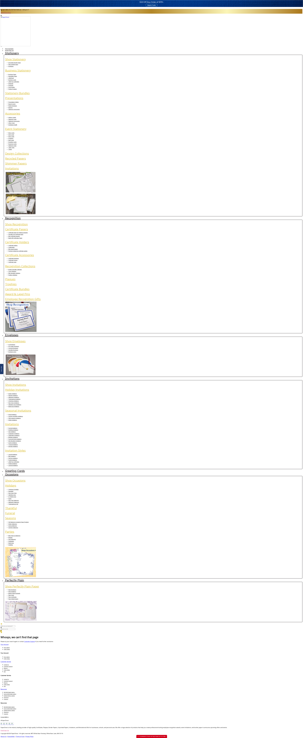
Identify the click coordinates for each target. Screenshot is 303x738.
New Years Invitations (13, 403)
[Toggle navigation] (1, 46)
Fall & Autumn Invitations (14, 418)
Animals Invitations (13, 446)
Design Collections (17, 153)
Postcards (10, 85)
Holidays (10, 485)
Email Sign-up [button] (9, 50)
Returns (6, 668)
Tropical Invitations (13, 444)
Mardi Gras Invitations (13, 406)
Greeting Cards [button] (15, 471)
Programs (10, 138)
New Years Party (12, 493)
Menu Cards (11, 133)
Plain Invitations (12, 591)
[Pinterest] (10, 724)
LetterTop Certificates (13, 81)
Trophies (11, 284)
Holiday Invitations (17, 390)
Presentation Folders (13, 102)
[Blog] (4, 724)
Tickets (10, 149)
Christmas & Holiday (13, 489)
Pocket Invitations (12, 460)
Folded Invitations (12, 463)
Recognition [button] (13, 218)
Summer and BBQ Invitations (15, 416)
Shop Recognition (16, 224)
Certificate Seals (12, 262)
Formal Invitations (12, 428)
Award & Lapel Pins (17, 294)
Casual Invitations (12, 454)
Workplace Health (12, 125)
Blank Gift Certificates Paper (15, 238)
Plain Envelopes (12, 589)
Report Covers (12, 104)
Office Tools (11, 123)
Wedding (10, 545)
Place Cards (11, 136)
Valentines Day (12, 495)
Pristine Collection (12, 275)
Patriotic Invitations (13, 395)
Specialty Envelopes (13, 350)
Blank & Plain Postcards (14, 593)
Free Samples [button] (9, 49)
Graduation (11, 541)
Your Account (5, 644)
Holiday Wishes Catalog (9, 695)
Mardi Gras (11, 543)
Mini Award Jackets (13, 249)
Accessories (12, 113)
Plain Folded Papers (13, 599)
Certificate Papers (16, 229)
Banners (10, 107)
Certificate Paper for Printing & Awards (18, 232)
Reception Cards (12, 142)
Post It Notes (11, 87)
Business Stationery (18, 70)
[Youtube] (2, 724)
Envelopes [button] (11, 335)
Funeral (10, 513)
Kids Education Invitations (14, 441)
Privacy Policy (29, 736)
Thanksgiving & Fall (13, 504)
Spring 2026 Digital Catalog (10, 694)
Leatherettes (11, 247)
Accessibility (11, 736)
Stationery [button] (12, 53)
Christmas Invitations (13, 401)
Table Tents (11, 147)
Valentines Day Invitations (14, 404)
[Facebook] (7, 724)
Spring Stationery (12, 526)
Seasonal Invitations (18, 410)
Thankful (11, 508)
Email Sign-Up (5, 730)
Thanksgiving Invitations (14, 399)
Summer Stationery (13, 527)
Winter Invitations (12, 420)
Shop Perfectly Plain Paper (22, 586)
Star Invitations (12, 431)
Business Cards (12, 80)
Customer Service (6, 662)
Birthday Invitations (13, 437)
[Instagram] (12, 724)
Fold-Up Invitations (13, 458)
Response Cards (12, 144)
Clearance (6, 697)
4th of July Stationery (13, 500)
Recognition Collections (20, 266)
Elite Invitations (12, 456)
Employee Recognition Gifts (23, 299)
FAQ (5, 671)
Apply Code (151, 5)
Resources (4, 689)
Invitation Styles (15, 450)
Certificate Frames (12, 260)
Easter (9, 498)
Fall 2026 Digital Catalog (9, 692)
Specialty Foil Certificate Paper (15, 234)
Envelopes (10, 66)
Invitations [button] (12, 378)
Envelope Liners (12, 352)
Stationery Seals (12, 119)
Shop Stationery (15, 59)
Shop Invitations (15, 385)
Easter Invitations (12, 393)
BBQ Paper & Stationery (14, 535)
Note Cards (11, 135)
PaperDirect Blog (6, 13)
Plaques (10, 279)
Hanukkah (10, 491)
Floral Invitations (12, 414)
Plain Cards (11, 595)
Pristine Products (12, 89)
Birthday (10, 537)
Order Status (7, 649)
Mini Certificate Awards (14, 236)
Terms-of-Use (20, 736)
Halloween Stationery (13, 502)
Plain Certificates (12, 597)
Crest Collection (12, 271)
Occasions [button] (11, 474)
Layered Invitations (13, 465)
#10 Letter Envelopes (13, 346)
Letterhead (11, 78)
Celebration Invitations (13, 435)
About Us (3, 736)
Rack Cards (11, 140)
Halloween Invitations (13, 397)
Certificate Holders (17, 242)
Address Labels (12, 117)
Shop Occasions (15, 480)
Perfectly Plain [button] (14, 580)
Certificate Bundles (17, 289)
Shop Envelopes (15, 341)
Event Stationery (15, 129)
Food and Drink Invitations (14, 439)
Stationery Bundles (17, 93)
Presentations (14, 98)
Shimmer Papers (16, 163)
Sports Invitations (12, 443)
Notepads (10, 83)
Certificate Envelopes (13, 258)
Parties (9, 531)
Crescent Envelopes (13, 348)
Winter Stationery (12, 524)
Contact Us (6, 664)
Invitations (12, 168)
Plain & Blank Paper (13, 64)
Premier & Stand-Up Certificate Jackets (17, 251)
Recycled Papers (15, 158)
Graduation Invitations (13, 433)
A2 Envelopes (11, 344)
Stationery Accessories (14, 109)
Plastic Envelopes (12, 106)
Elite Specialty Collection (14, 273)
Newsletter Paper (12, 76)
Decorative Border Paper (14, 62)
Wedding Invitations (13, 430)
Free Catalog (7, 647)
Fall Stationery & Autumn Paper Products (18, 522)
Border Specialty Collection (15, 269)
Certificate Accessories (19, 255)
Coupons (6, 699)
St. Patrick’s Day (12, 496)
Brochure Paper (12, 74)
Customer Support (29, 641)
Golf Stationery (12, 539)
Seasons (10, 518)
